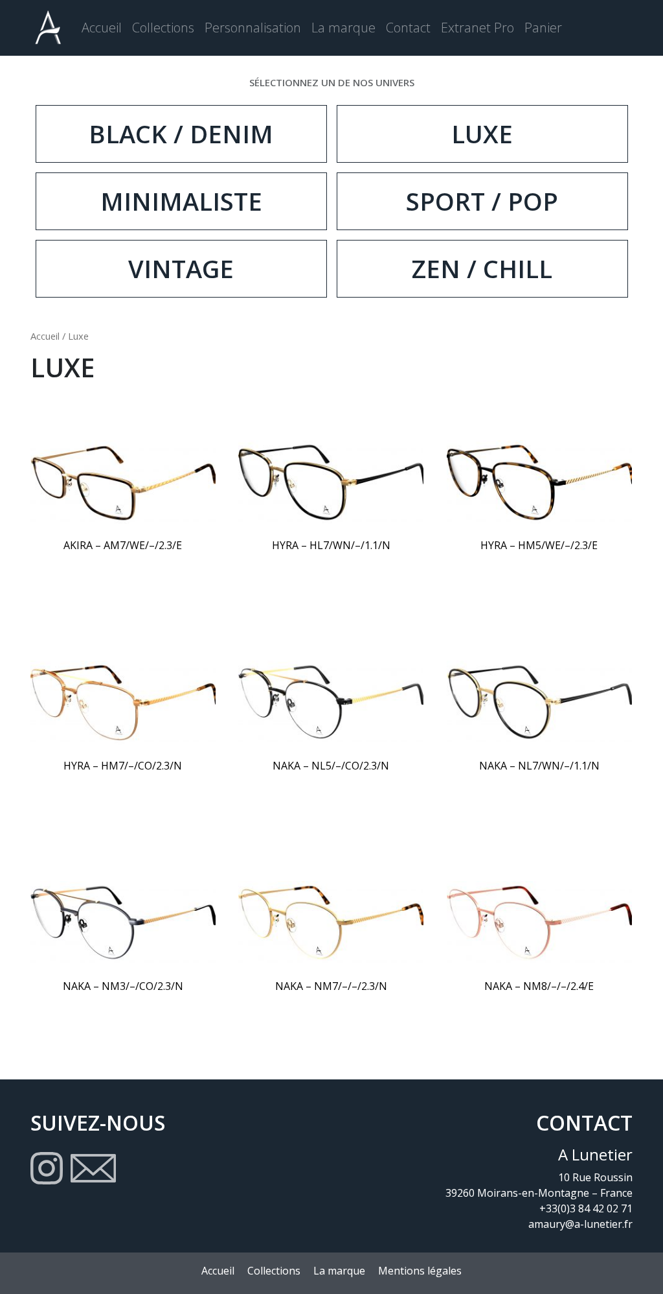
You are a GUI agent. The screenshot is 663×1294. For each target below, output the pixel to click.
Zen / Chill (482, 268)
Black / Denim (181, 133)
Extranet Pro (477, 27)
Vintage (181, 268)
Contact (408, 27)
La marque (343, 27)
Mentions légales (420, 1271)
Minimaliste (181, 201)
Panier (543, 27)
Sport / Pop (482, 201)
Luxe (482, 133)
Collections (163, 27)
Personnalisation (253, 27)
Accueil (102, 27)
